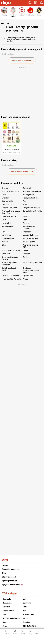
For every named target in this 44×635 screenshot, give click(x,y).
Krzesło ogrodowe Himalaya (9, 263)
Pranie (25, 279)
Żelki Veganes (29, 242)
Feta (25, 201)
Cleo (4, 245)
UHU (4, 220)
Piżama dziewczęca (10, 191)
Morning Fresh (8, 226)
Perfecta (5, 232)
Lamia (25, 250)
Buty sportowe (8, 238)
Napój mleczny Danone (29, 227)
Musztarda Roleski (30, 235)
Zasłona (26, 216)
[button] (30, 3)
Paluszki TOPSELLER (10, 276)
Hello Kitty (6, 254)
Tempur (5, 242)
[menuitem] (7, 631)
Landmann (6, 235)
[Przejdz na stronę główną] (6, 3)
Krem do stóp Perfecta (11, 279)
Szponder (27, 232)
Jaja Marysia (7, 201)
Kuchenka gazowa (30, 238)
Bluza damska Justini (11, 250)
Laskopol (26, 254)
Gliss (25, 204)
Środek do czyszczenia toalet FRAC (31, 270)
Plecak (26, 223)
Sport (25, 220)
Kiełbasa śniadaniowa (32, 191)
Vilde (4, 194)
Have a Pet (6, 223)
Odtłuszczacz (7, 204)
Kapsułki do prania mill (32, 262)
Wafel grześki (28, 194)
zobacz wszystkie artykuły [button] (22, 171)
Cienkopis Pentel (9, 216)
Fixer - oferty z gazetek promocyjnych (21, 49)
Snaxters (6, 198)
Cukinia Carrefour (9, 208)
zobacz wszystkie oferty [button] (22, 60)
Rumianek (27, 188)
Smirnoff (5, 188)
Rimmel (26, 257)
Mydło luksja (28, 276)
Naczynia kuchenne (31, 198)
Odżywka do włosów (31, 208)
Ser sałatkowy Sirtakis (32, 211)
